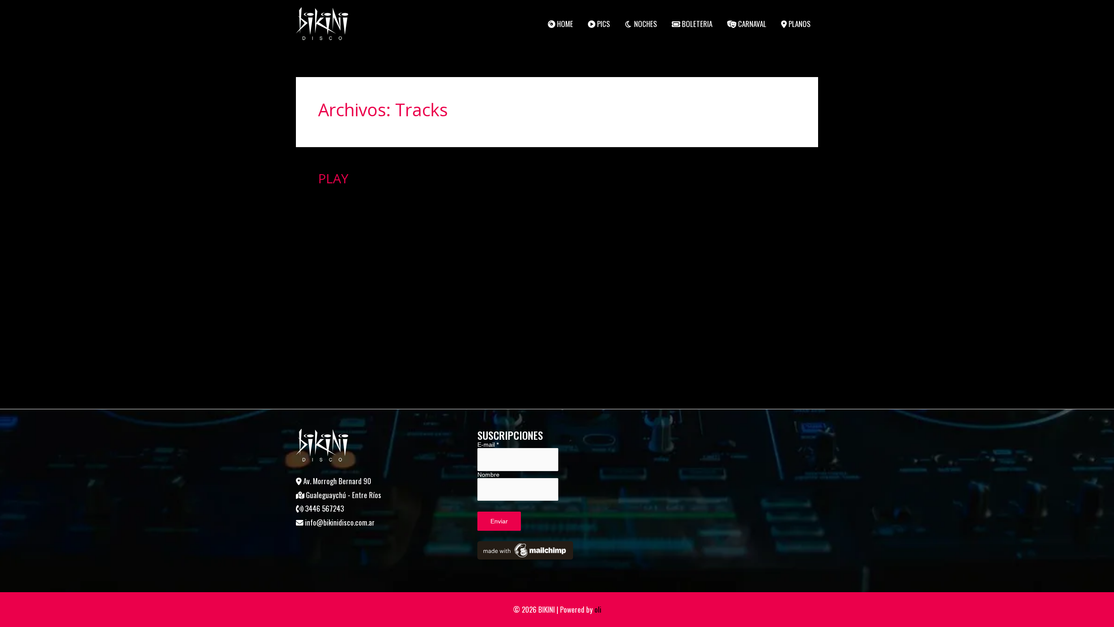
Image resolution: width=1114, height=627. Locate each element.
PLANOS (799, 23)
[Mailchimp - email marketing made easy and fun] (525, 549)
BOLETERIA (696, 23)
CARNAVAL (751, 23)
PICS (602, 23)
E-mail (488, 444)
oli (597, 609)
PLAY (333, 178)
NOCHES (644, 23)
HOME (564, 23)
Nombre (488, 474)
